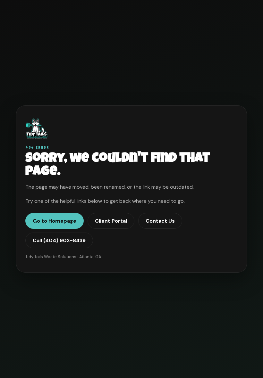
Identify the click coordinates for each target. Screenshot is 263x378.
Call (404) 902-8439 (59, 240)
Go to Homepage (54, 221)
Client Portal (111, 221)
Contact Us (160, 221)
